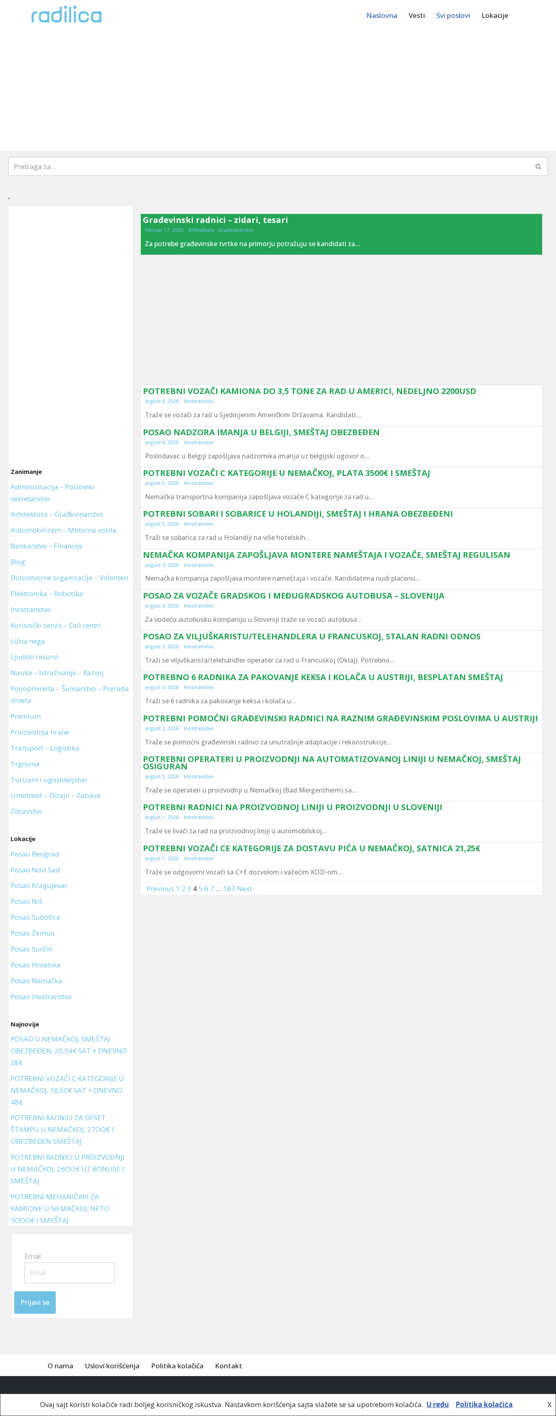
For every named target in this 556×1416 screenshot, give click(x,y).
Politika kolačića (177, 1365)
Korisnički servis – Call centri (56, 625)
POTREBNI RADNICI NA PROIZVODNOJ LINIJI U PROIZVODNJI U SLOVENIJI (292, 807)
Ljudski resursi (34, 656)
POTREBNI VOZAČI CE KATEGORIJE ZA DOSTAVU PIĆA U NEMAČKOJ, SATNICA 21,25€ (311, 848)
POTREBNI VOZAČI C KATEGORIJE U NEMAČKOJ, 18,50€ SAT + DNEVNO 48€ (67, 1090)
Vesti (417, 15)
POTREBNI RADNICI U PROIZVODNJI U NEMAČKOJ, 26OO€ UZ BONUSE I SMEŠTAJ (68, 1168)
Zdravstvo (26, 811)
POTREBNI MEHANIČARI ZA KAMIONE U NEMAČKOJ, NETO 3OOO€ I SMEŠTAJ (60, 1208)
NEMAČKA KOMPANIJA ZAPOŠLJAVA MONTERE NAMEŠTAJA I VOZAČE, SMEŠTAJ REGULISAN (326, 554)
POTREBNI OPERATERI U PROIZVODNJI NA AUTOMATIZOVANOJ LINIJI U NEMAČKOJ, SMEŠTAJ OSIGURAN (332, 762)
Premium (26, 716)
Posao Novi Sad (35, 869)
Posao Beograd (35, 854)
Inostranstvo (30, 609)
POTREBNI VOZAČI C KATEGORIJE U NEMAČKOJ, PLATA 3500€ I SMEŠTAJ (286, 472)
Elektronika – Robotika (47, 593)
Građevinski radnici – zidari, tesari (215, 219)
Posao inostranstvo (41, 996)
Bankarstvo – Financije (47, 546)
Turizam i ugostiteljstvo (49, 779)
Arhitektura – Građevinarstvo (57, 514)
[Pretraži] (539, 166)
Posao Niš (26, 901)
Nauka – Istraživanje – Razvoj (57, 672)
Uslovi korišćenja (112, 1365)
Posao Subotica (35, 917)
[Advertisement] (278, 90)
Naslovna (381, 15)
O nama (60, 1365)
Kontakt (228, 1365)
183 (229, 888)
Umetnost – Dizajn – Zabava (56, 795)
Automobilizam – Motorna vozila (63, 530)
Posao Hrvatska (36, 964)
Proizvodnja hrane (40, 732)
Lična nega (28, 641)
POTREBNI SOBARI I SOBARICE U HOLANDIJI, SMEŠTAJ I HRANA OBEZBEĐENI (298, 513)
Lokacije (495, 15)
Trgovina (25, 764)
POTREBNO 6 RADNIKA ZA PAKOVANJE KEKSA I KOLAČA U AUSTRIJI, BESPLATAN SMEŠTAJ (323, 677)
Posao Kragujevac (39, 885)
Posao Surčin (31, 949)
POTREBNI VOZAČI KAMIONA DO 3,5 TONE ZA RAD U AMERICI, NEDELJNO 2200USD (309, 390)
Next (244, 888)
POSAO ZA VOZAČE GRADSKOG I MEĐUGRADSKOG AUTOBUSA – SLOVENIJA (293, 595)
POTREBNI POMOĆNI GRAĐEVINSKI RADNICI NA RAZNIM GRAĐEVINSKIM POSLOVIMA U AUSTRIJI (340, 718)
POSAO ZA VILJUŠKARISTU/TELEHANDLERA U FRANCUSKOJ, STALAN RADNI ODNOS (312, 636)
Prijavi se (35, 1302)
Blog (18, 561)
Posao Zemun (33, 933)
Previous (160, 888)
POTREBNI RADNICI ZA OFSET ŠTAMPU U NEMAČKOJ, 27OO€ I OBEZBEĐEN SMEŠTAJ (62, 1129)
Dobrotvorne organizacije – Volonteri (70, 577)
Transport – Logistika (45, 748)
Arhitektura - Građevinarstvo (221, 230)
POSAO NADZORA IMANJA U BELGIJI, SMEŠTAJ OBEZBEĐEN (261, 432)
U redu (438, 1404)
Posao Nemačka (36, 980)
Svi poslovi (453, 15)
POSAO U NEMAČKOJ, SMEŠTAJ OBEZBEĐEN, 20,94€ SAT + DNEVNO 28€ (69, 1050)
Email (35, 1256)
